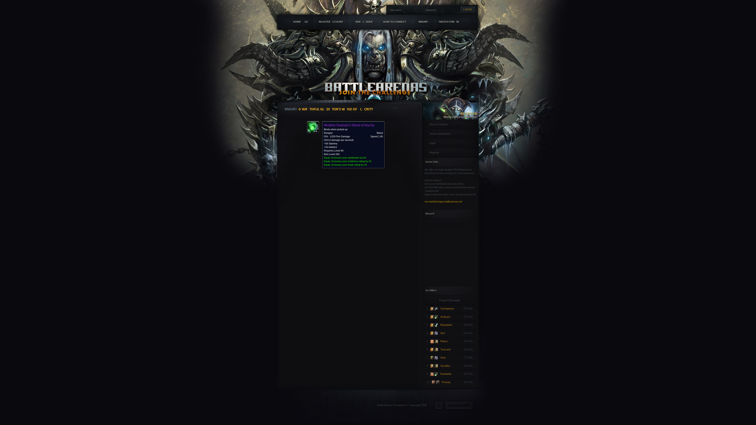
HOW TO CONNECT (394, 21)
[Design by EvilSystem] (439, 405)
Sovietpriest (447, 308)
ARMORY (422, 21)
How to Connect (439, 124)
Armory (289, 109)
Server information (440, 133)
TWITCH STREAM (449, 21)
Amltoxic (445, 316)
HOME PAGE (300, 21)
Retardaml (446, 324)
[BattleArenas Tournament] (375, 83)
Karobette (445, 373)
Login (433, 143)
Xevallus (445, 365)
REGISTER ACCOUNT (331, 21)
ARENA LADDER (363, 21)
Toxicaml (445, 349)
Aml (442, 333)
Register (434, 152)
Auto (443, 357)
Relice (443, 341)
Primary (446, 382)
